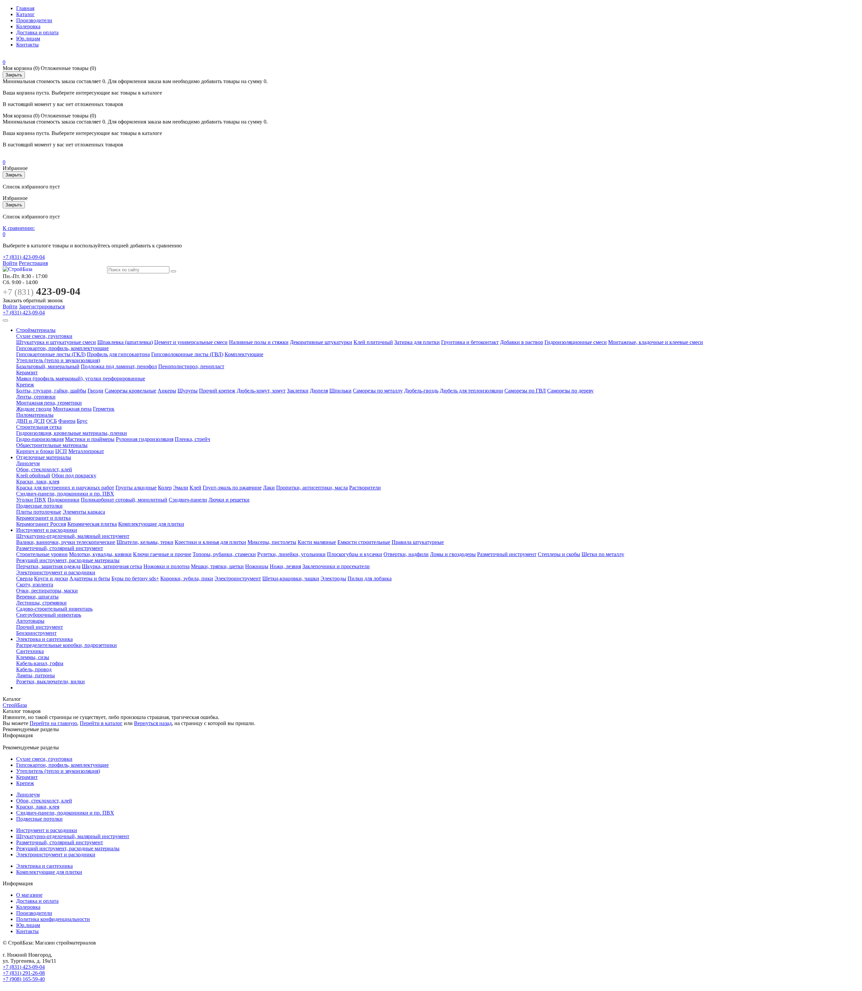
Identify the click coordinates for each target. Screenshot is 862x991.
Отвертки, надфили (406, 554)
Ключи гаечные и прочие (162, 554)
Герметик (103, 409)
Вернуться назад (153, 723)
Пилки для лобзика (369, 578)
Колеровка (28, 26)
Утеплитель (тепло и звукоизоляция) (58, 360)
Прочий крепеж (217, 391)
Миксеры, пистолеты (271, 542)
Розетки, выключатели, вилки (50, 681)
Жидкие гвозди (34, 409)
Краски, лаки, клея (37, 481)
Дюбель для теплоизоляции (471, 391)
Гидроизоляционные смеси (575, 342)
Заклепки (297, 391)
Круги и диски (51, 578)
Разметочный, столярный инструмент (59, 548)
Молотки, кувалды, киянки (100, 554)
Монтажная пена (72, 409)
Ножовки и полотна (166, 566)
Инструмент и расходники (46, 530)
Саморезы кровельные (130, 391)
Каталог (25, 14)
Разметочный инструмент (506, 554)
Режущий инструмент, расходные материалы (68, 560)
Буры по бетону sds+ (135, 578)
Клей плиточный (373, 342)
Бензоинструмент (36, 633)
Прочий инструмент (39, 627)
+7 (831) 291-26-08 (24, 973)
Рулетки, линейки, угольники (291, 554)
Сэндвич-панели (188, 500)
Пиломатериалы (35, 415)
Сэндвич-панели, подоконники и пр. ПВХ (65, 494)
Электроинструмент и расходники (55, 572)
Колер (165, 487)
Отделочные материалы (43, 457)
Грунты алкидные (136, 487)
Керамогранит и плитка (43, 518)
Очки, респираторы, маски (47, 590)
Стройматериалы (36, 330)
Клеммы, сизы (32, 657)
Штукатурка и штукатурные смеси (56, 342)
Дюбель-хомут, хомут (261, 391)
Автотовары (30, 621)
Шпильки (340, 391)
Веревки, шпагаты (37, 597)
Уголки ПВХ (31, 500)
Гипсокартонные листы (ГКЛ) (51, 354)
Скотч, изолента (34, 584)
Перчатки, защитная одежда (48, 566)
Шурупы (187, 391)
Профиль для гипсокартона (118, 354)
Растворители (365, 487)
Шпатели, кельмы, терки (145, 542)
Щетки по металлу (603, 554)
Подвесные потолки (39, 506)
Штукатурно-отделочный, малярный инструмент (72, 536)
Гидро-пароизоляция (40, 439)
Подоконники (63, 500)
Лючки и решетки (229, 500)
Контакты (27, 44)
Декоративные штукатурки (321, 342)
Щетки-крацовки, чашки (290, 578)
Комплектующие (244, 354)
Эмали (180, 487)
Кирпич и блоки (35, 451)
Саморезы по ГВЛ (525, 391)
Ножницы (256, 566)
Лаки (269, 487)
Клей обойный (33, 475)
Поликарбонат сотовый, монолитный (124, 500)
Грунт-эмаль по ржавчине (232, 487)
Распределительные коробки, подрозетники (66, 645)
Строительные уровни (42, 554)
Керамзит (27, 372)
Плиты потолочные (38, 512)
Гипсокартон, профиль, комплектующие (62, 348)
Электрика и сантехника (44, 639)
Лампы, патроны (35, 675)
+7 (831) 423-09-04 (24, 257)
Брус (82, 421)
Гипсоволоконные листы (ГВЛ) (187, 354)
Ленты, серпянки (36, 397)
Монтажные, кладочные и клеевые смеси (655, 342)
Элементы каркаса (84, 512)
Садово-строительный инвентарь (54, 609)
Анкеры (167, 391)
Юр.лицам (28, 38)
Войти (10, 263)
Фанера (66, 421)
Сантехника (30, 651)
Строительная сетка (39, 427)
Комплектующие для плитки (151, 524)
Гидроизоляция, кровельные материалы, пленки (71, 433)
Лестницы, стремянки (41, 603)
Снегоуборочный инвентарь (48, 615)
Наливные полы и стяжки (259, 342)
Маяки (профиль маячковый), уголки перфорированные (80, 378)
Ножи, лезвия (285, 566)
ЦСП (61, 451)
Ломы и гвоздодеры (453, 554)
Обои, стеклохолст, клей (44, 469)
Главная (25, 8)
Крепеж (25, 384)
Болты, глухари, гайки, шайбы (51, 391)
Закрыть (13, 74)
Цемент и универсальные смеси (191, 342)
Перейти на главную (53, 723)
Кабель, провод (34, 669)
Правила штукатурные (418, 542)
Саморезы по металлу (378, 391)
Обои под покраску (74, 475)
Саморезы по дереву (570, 391)
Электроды (333, 578)
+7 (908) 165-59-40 (24, 979)
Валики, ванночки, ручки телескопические (65, 542)
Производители (34, 20)
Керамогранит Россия (41, 524)
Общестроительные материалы (52, 445)
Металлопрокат (86, 451)
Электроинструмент (237, 578)
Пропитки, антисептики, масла (312, 487)
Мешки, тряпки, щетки (217, 566)
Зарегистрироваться (42, 306)
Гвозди (95, 391)
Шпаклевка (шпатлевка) (125, 342)
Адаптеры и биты (89, 578)
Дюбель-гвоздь (421, 391)
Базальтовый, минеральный (47, 366)
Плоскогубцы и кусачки (354, 554)
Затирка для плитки (417, 342)
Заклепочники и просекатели (336, 566)
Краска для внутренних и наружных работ (65, 487)
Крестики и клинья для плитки (210, 542)
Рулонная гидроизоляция (144, 439)
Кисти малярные (317, 542)
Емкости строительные (363, 542)
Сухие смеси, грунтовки (44, 336)
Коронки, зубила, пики (186, 578)
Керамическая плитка (92, 524)
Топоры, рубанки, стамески (224, 554)
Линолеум (28, 463)
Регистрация (33, 263)
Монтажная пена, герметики (49, 403)
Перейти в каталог (101, 723)
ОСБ (51, 421)
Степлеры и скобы (559, 554)
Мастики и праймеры (89, 439)
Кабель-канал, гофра (39, 663)
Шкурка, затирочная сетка (112, 566)
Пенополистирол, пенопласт (191, 366)
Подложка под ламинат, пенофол (119, 366)
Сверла (24, 578)
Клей (195, 487)
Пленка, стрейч (192, 439)
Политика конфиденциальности (53, 919)
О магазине (29, 895)
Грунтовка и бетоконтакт (470, 342)
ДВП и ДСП (30, 421)
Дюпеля (319, 391)
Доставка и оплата (37, 32)
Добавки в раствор (521, 342)
